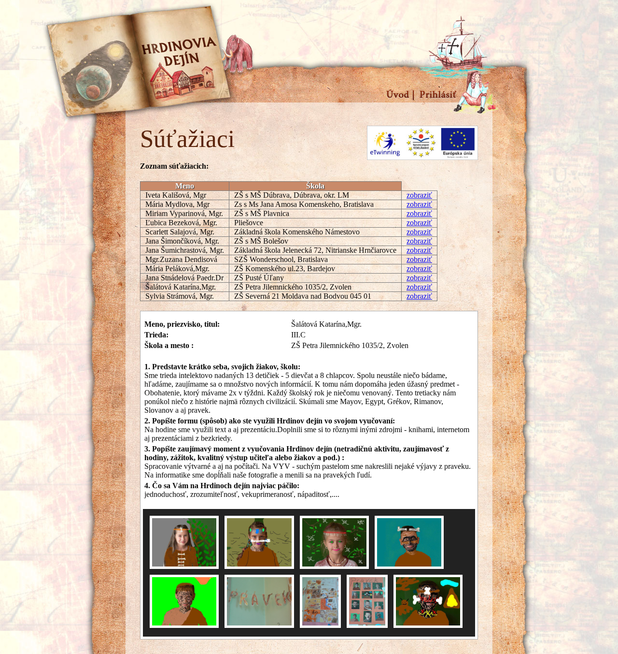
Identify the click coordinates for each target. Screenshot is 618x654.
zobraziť (419, 195)
